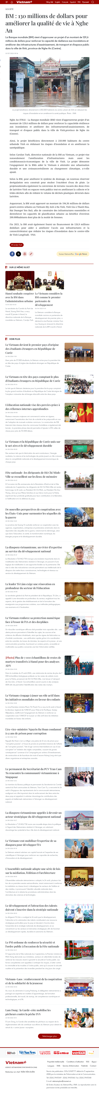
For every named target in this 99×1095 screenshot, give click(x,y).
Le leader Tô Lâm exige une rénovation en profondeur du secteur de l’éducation (30, 586)
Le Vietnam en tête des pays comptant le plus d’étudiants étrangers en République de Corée (32, 379)
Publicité (84, 1066)
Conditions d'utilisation (75, 1061)
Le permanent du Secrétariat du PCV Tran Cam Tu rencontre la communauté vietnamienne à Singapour (33, 773)
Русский (85, 2)
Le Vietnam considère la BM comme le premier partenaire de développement (48, 299)
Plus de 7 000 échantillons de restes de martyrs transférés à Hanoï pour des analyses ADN (33, 661)
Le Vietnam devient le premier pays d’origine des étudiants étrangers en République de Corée (32, 348)
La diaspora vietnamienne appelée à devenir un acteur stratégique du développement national (33, 814)
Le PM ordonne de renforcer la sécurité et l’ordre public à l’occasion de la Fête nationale (32, 944)
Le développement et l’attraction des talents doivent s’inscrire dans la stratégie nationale (31, 907)
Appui (94, 1061)
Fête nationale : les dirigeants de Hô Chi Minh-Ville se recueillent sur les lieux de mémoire (33, 474)
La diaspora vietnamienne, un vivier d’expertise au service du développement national (33, 549)
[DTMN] (49, 1052)
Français (65, 2)
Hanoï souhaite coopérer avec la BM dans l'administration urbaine (19, 297)
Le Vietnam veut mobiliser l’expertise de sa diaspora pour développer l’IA (30, 843)
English (57, 2)
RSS (87, 1061)
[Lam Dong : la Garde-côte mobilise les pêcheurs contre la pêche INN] (79, 1017)
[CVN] (32, 1052)
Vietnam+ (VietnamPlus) (25, 2)
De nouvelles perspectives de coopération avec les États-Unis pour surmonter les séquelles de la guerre (33, 513)
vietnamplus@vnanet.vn (61, 1081)
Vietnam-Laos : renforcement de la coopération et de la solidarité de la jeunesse (33, 981)
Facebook (12, 253)
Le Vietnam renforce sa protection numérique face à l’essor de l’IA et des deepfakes (32, 620)
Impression (24, 253)
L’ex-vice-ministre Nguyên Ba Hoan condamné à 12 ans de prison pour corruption (33, 731)
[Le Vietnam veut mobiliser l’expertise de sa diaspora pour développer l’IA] (79, 848)
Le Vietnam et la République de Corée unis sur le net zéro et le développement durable (32, 443)
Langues (51, 1066)
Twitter (18, 253)
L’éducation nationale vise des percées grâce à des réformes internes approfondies (32, 407)
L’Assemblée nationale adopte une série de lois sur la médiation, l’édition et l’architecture (32, 871)
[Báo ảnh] (66, 1052)
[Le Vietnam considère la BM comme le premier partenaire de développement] (49, 280)
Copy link (31, 253)
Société (9, 9)
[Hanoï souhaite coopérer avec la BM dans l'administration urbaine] (19, 280)
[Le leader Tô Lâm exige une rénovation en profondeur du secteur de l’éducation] (79, 591)
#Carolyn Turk (16, 245)
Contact (93, 1066)
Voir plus (14, 339)
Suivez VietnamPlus (66, 254)
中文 (79, 2)
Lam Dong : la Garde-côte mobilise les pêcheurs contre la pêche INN (28, 1012)
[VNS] (15, 1052)
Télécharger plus (49, 1036)
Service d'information (71, 1066)
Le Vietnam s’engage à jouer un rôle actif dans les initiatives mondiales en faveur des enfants (32, 697)
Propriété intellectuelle (55, 1061)
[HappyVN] (83, 1052)
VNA (58, 1066)
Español (73, 2)
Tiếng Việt (49, 2)
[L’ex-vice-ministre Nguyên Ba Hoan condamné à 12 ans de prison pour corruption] (79, 737)
